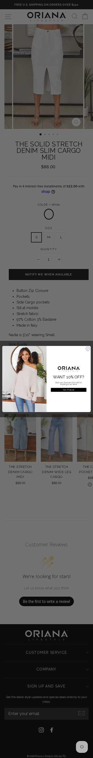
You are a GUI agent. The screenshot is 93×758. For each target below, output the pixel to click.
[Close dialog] (88, 349)
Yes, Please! (68, 390)
